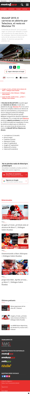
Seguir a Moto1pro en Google (16, 71)
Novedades (11, 9)
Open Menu (27, 5)
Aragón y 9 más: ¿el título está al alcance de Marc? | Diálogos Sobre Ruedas (15, 227)
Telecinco (26, 118)
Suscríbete (4, 9)
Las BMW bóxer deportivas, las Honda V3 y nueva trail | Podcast (19, 327)
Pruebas (18, 9)
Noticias (24, 9)
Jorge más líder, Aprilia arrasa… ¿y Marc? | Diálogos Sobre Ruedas (15, 282)
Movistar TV (17, 107)
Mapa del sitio (5, 387)
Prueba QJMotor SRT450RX (15, 1)
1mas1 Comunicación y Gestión (12, 383)
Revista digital (5, 390)
